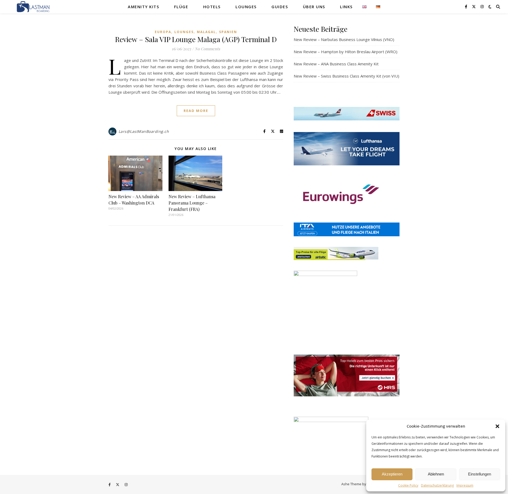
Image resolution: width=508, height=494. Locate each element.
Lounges (246, 6)
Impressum (464, 485)
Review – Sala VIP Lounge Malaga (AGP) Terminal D (196, 39)
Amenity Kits (143, 6)
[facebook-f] (466, 6)
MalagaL (206, 32)
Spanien (228, 32)
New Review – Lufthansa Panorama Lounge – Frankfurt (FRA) (192, 203)
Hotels (212, 6)
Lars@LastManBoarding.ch (144, 131)
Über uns (314, 6)
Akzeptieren (392, 474)
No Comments (207, 48)
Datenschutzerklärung (437, 485)
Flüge (181, 6)
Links (346, 6)
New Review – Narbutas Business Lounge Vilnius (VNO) (344, 39)
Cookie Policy (408, 485)
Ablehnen (436, 474)
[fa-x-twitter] (474, 6)
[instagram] (482, 6)
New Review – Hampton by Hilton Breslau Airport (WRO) (345, 51)
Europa (163, 32)
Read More (196, 110)
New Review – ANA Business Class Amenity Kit (336, 63)
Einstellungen (479, 474)
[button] (497, 426)
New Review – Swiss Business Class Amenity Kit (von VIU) (346, 76)
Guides (279, 6)
